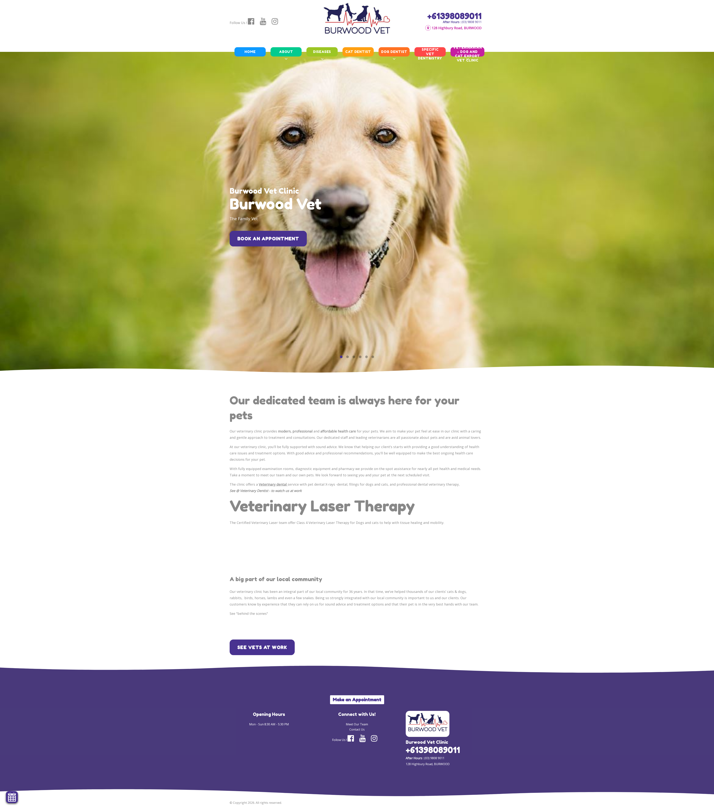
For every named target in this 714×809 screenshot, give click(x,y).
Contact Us (357, 729)
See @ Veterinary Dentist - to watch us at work (266, 490)
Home (250, 52)
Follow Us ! (238, 22)
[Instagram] (277, 21)
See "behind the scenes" (249, 613)
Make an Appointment (357, 699)
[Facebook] (253, 21)
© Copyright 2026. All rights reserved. (256, 803)
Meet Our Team (357, 724)
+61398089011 (454, 16)
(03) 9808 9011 (471, 22)
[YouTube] (265, 21)
